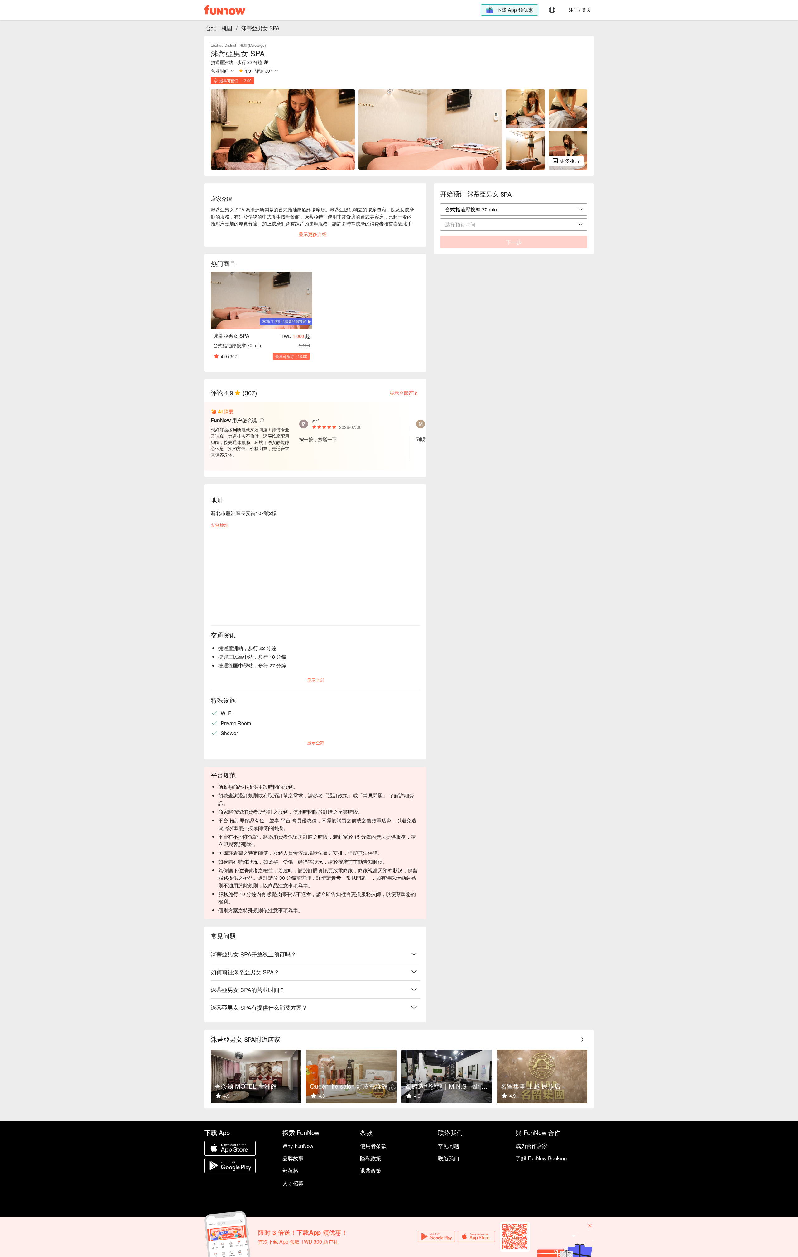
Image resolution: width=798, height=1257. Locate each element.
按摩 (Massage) (252, 45)
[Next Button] (582, 1040)
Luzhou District (223, 45)
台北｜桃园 (219, 28)
